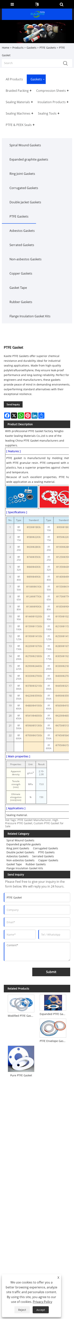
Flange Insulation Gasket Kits (29, 316)
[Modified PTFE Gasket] (21, 1002)
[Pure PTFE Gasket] (21, 1058)
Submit (51, 972)
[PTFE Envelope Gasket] (53, 1027)
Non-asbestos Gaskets (25, 259)
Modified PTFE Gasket (21, 1015)
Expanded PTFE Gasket (54, 1014)
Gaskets (31, 47)
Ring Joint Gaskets (22, 174)
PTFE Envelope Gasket (53, 1041)
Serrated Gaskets (21, 245)
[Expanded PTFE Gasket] (53, 1002)
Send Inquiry (13, 404)
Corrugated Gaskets (23, 188)
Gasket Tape (18, 288)
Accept (40, 1310)
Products (18, 47)
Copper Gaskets (20, 273)
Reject (22, 1310)
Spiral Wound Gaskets (25, 145)
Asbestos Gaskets (22, 231)
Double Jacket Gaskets (25, 202)
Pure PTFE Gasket (21, 1075)
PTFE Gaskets (47, 47)
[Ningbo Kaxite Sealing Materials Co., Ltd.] (37, 14)
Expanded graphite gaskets (28, 159)
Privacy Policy (42, 1302)
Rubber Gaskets (20, 302)
